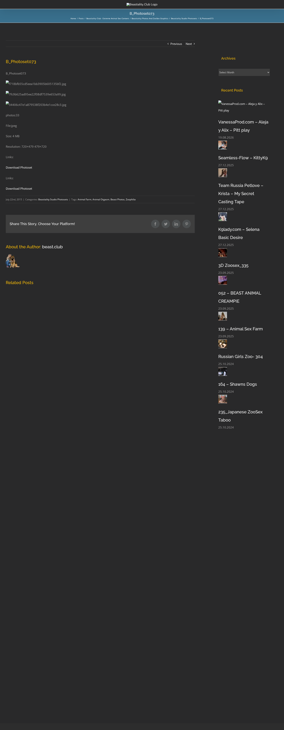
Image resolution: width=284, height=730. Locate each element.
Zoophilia (131, 199)
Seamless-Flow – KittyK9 (243, 157)
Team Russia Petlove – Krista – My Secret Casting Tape (240, 193)
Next (189, 44)
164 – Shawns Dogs (237, 384)
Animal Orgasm (101, 199)
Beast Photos (118, 199)
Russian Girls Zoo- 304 (240, 356)
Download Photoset (19, 167)
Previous (176, 44)
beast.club (52, 246)
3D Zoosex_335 (233, 265)
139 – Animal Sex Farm (240, 328)
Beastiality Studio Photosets (53, 199)
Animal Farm (84, 199)
